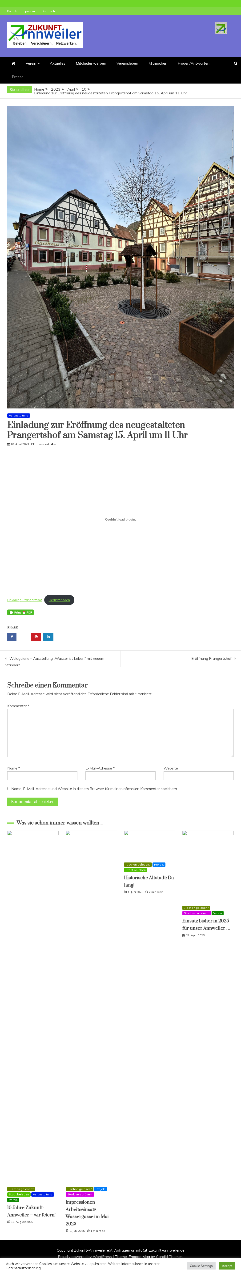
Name (13, 768)
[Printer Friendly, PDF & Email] (20, 615)
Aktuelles (57, 63)
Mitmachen (158, 63)
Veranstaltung (18, 415)
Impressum (29, 11)
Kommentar (18, 705)
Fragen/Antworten (193, 63)
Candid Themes (169, 1256)
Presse (18, 76)
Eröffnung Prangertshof (211, 658)
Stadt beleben (19, 1194)
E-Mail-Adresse (100, 768)
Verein (31, 63)
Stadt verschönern (79, 1194)
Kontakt (12, 11)
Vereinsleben (127, 63)
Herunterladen (59, 600)
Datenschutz (50, 11)
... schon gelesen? (21, 1189)
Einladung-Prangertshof (24, 600)
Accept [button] (227, 1266)
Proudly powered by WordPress (85, 1256)
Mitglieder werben (91, 63)
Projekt (100, 1189)
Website (171, 768)
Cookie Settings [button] (201, 1266)
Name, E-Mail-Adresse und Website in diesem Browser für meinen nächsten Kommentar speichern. (94, 788)
